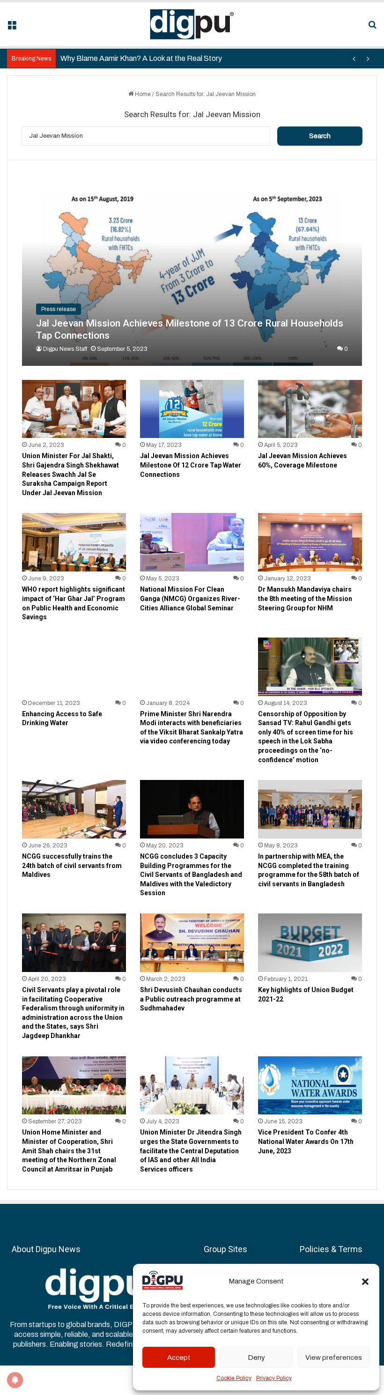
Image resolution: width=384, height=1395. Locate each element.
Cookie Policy (233, 1378)
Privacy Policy (274, 1378)
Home (142, 94)
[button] (365, 1281)
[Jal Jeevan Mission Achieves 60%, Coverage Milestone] (310, 409)
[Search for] (372, 27)
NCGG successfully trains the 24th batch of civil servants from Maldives (72, 865)
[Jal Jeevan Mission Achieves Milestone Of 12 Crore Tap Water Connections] (192, 409)
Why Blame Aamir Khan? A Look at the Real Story (141, 58)
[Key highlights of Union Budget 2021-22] (310, 942)
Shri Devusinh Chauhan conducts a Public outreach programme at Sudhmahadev (191, 999)
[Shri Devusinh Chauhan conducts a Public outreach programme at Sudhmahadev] (192, 942)
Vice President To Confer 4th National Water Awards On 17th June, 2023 (306, 1141)
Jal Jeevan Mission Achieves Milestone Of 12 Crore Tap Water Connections (190, 465)
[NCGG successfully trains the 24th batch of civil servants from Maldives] (74, 809)
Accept (179, 1357)
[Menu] (11, 27)
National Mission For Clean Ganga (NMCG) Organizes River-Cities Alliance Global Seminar (190, 598)
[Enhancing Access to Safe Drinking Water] (74, 667)
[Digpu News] (192, 24)
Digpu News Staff (65, 349)
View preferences (333, 1357)
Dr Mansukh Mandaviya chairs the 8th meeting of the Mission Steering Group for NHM (305, 598)
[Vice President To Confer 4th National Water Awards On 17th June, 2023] (310, 1085)
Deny (256, 1357)
